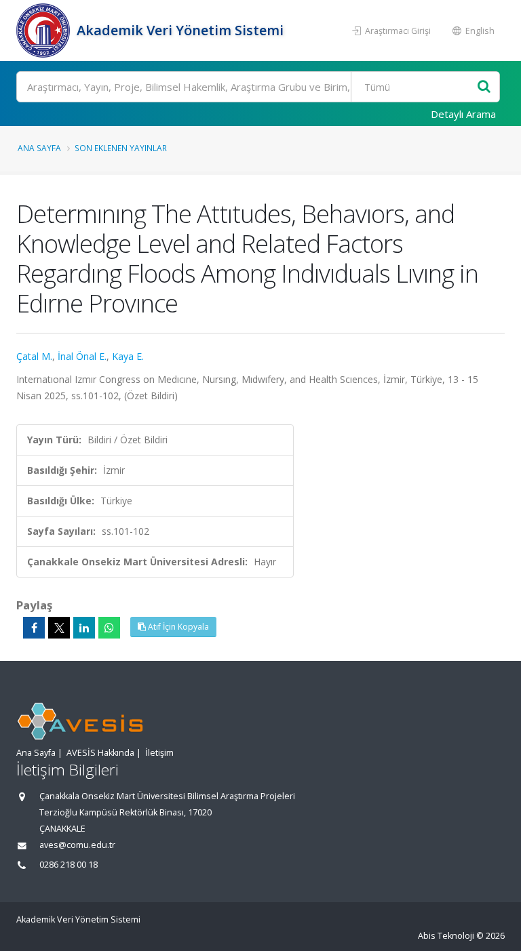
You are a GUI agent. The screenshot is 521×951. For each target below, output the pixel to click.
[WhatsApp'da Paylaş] (109, 628)
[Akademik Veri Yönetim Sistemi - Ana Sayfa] (44, 30)
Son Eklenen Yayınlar (121, 147)
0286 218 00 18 (68, 864)
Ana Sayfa (39, 147)
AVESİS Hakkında (100, 752)
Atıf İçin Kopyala (177, 626)
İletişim (159, 752)
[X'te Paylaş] (59, 628)
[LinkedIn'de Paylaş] (84, 628)
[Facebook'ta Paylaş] (34, 628)
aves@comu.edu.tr (77, 845)
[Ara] (484, 87)
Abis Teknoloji (446, 936)
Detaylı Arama (463, 114)
